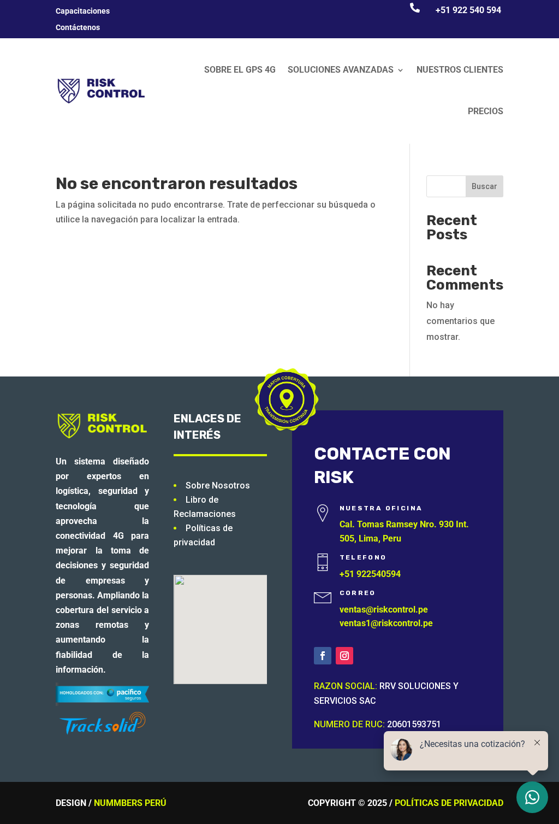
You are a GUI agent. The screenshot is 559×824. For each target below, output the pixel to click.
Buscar (484, 186)
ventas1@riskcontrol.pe (386, 623)
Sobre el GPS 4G (240, 69)
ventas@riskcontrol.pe (384, 609)
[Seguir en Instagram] (344, 655)
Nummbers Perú (130, 803)
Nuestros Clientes (460, 69)
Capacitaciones (83, 11)
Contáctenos (78, 27)
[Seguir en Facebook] (322, 655)
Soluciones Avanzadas (341, 69)
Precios (485, 111)
